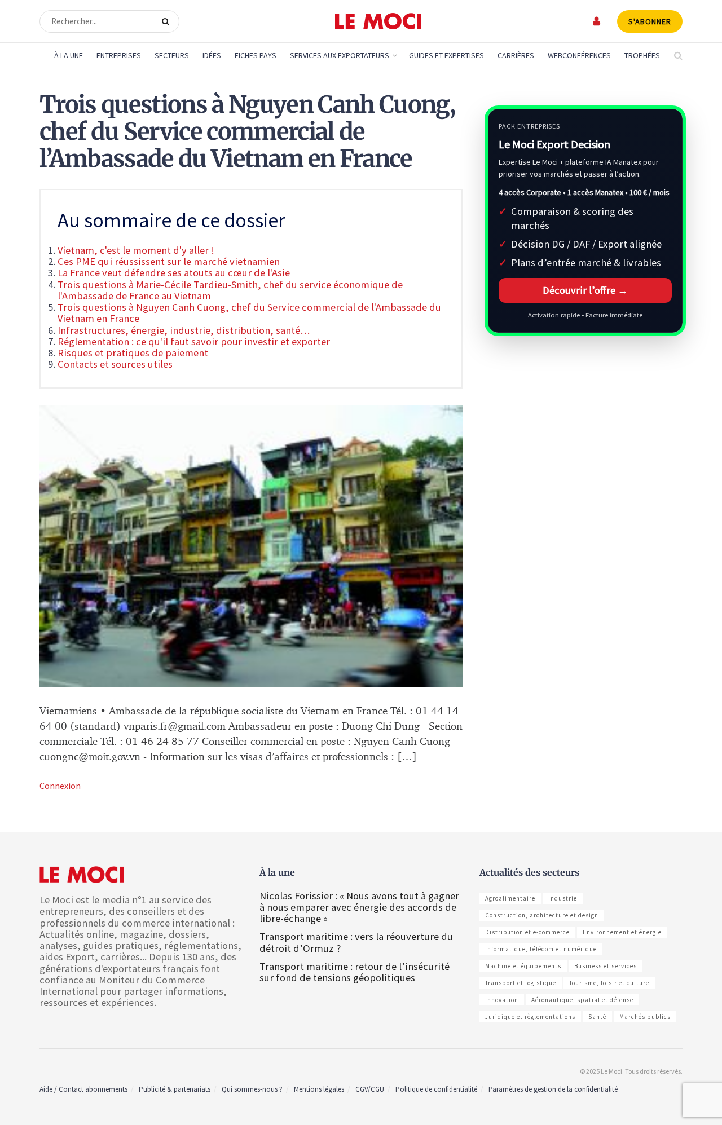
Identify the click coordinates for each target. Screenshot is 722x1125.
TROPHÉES (642, 55)
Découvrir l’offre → (585, 290)
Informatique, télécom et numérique (541, 949)
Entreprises (118, 55)
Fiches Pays (255, 55)
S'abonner (649, 21)
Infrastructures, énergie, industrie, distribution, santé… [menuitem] (184, 330)
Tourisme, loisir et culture (609, 983)
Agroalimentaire (510, 898)
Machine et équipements (523, 966)
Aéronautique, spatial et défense (582, 1000)
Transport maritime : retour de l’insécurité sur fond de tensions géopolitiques (354, 972)
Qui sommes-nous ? (252, 1089)
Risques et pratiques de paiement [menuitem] (133, 352)
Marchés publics (645, 1017)
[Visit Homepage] (378, 21)
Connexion (60, 785)
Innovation (501, 1000)
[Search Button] (167, 21)
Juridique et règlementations (530, 1017)
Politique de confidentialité (436, 1089)
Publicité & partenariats (174, 1089)
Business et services (605, 966)
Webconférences (579, 55)
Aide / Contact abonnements (83, 1089)
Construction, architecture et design (541, 915)
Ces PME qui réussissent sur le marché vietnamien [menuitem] (169, 261)
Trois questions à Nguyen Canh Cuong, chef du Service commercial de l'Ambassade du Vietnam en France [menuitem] (249, 313)
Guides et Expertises (446, 55)
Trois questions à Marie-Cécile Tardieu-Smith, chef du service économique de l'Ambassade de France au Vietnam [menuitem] (230, 290)
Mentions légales (319, 1089)
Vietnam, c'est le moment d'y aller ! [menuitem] (136, 250)
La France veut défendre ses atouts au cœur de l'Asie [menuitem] (174, 272)
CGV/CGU (369, 1089)
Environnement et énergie (622, 932)
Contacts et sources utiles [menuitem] (115, 364)
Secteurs (172, 55)
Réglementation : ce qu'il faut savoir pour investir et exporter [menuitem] (194, 341)
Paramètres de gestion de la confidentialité (553, 1089)
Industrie (562, 898)
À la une (68, 55)
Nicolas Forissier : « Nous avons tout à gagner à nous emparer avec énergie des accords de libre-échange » (359, 907)
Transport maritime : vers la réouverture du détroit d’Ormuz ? (356, 942)
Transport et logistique (520, 983)
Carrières (516, 55)
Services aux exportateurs (339, 55)
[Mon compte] (597, 21)
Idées (211, 55)
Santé (597, 1017)
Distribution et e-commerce (527, 932)
